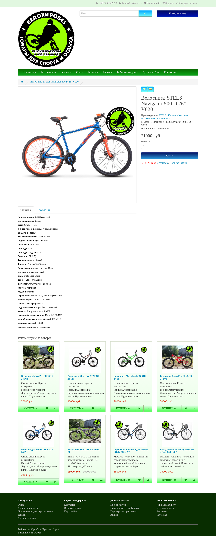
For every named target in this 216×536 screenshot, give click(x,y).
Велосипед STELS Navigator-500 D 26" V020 (54, 81)
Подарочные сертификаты (124, 508)
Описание (25, 210)
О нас (21, 504)
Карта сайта (70, 511)
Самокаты (66, 72)
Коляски (107, 72)
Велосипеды (29, 72)
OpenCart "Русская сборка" (45, 529)
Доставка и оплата (28, 508)
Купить (169, 155)
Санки (79, 72)
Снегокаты (170, 72)
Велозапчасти (48, 72)
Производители (118, 504)
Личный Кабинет (166, 504)
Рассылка (162, 514)
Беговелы (93, 72)
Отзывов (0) (43, 210)
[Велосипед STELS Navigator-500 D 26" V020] (77, 144)
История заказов (165, 508)
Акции (114, 514)
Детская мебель (151, 72)
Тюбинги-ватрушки (127, 72)
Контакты (69, 504)
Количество (145, 141)
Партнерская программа (123, 511)
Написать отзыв (178, 163)
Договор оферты (27, 518)
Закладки (162, 511)
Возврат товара (72, 508)
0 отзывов (162, 163)
